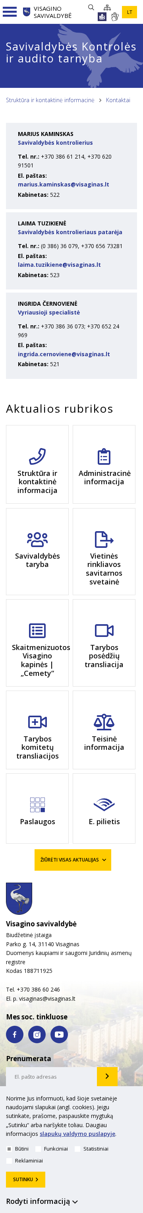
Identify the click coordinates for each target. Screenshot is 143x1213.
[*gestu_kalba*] (114, 16)
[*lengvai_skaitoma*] (102, 16)
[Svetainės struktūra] (109, 8)
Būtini (22, 1148)
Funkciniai (56, 1148)
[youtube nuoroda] (59, 1034)
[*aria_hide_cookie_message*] (135, 1100)
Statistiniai (95, 1148)
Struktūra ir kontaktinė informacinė (50, 100)
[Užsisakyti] (107, 1076)
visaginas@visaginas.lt (47, 998)
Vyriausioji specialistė (49, 312)
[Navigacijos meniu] (10, 12)
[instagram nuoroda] (37, 1034)
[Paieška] (93, 8)
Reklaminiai (29, 1160)
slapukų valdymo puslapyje (77, 1133)
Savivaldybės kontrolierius (55, 142)
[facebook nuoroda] (14, 1034)
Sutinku (23, 1179)
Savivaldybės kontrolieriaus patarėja (70, 232)
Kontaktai (118, 100)
